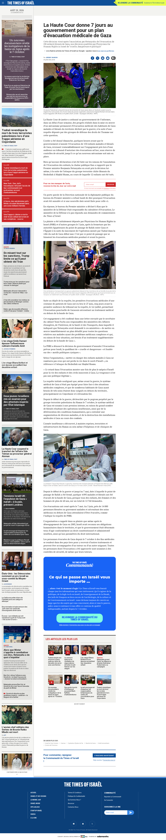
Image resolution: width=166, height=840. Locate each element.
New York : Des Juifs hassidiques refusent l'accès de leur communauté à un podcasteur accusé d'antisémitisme (17, 188)
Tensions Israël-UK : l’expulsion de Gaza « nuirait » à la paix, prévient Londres (15, 500)
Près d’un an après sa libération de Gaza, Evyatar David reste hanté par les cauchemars (17, 87)
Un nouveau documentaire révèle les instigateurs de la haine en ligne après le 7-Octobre (55, 692)
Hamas (63, 743)
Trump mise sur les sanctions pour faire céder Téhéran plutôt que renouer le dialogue (16, 283)
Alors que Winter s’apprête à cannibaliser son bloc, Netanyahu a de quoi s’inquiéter (16, 654)
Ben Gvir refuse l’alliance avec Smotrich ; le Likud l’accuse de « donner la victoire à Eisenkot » (15, 677)
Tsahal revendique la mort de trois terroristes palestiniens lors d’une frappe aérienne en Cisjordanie (104, 693)
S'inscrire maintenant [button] (104, 755)
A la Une (33, 818)
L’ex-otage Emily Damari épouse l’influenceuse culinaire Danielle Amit (14, 343)
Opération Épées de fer (75, 743)
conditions (106, 188)
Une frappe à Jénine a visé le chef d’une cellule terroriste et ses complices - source (16, 216)
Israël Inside (35, 803)
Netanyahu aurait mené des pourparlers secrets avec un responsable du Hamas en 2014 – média (17, 97)
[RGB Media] (84, 836)
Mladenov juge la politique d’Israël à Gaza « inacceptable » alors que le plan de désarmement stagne (17, 541)
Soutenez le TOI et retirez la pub (154, 3)
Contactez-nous (73, 807)
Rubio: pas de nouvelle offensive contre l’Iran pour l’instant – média (16, 310)
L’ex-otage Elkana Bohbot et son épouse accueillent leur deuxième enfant (88, 661)
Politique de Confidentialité (76, 796)
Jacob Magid (8, 584)
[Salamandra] (102, 836)
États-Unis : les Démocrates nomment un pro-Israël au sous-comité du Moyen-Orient (16, 577)
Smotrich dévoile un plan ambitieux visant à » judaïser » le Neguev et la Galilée (16, 695)
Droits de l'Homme (51, 745)
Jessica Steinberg (9, 349)
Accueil (33, 792)
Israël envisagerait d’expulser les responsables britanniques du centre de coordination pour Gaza (88, 693)
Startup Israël (36, 811)
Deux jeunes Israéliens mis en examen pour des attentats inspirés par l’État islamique (16, 400)
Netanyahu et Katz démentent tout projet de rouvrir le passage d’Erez (16, 524)
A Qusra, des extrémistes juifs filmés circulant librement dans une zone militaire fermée (16, 203)
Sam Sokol (9, 646)
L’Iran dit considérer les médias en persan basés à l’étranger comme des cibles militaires (16, 301)
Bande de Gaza (91, 743)
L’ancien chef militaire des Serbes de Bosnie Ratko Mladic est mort (15, 729)
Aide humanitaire (103, 743)
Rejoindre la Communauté (130, 3)
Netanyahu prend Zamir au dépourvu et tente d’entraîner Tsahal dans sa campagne (104, 662)
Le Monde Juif (35, 800)
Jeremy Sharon (51, 57)
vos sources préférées (106, 51)
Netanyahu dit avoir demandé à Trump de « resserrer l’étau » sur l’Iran (16, 292)
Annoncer (71, 803)
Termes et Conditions (75, 792)
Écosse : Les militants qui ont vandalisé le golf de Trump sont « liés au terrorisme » (13, 617)
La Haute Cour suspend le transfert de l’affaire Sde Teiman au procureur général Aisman (17, 452)
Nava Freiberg (10, 248)
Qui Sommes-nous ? (74, 800)
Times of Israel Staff (18, 56)
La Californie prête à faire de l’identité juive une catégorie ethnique (12, 599)
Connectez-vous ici (109, 760)
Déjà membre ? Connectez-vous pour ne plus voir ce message (79, 625)
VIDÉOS (32, 814)
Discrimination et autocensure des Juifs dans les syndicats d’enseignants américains (14, 608)
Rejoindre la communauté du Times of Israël (79, 618)
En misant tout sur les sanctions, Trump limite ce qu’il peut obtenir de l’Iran (16, 257)
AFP (5, 735)
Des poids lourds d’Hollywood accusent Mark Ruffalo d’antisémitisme (70, 691)
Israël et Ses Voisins (51, 743)
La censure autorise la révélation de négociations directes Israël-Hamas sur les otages (70, 663)
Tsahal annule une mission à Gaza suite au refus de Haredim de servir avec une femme (55, 661)
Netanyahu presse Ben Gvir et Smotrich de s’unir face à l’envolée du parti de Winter (16, 686)
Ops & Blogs (35, 807)
